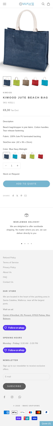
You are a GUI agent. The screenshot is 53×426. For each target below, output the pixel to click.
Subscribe (14, 386)
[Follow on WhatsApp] (19, 397)
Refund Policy (9, 257)
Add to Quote (26, 184)
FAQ (5, 277)
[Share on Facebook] (13, 195)
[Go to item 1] (7, 81)
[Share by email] (25, 195)
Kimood (7, 93)
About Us (7, 272)
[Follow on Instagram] (12, 397)
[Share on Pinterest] (21, 195)
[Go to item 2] (16, 81)
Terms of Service (11, 262)
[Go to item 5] (45, 81)
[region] (26, 225)
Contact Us (8, 282)
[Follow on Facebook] (4, 397)
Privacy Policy (9, 267)
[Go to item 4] (35, 81)
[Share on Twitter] (17, 195)
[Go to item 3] (26, 81)
